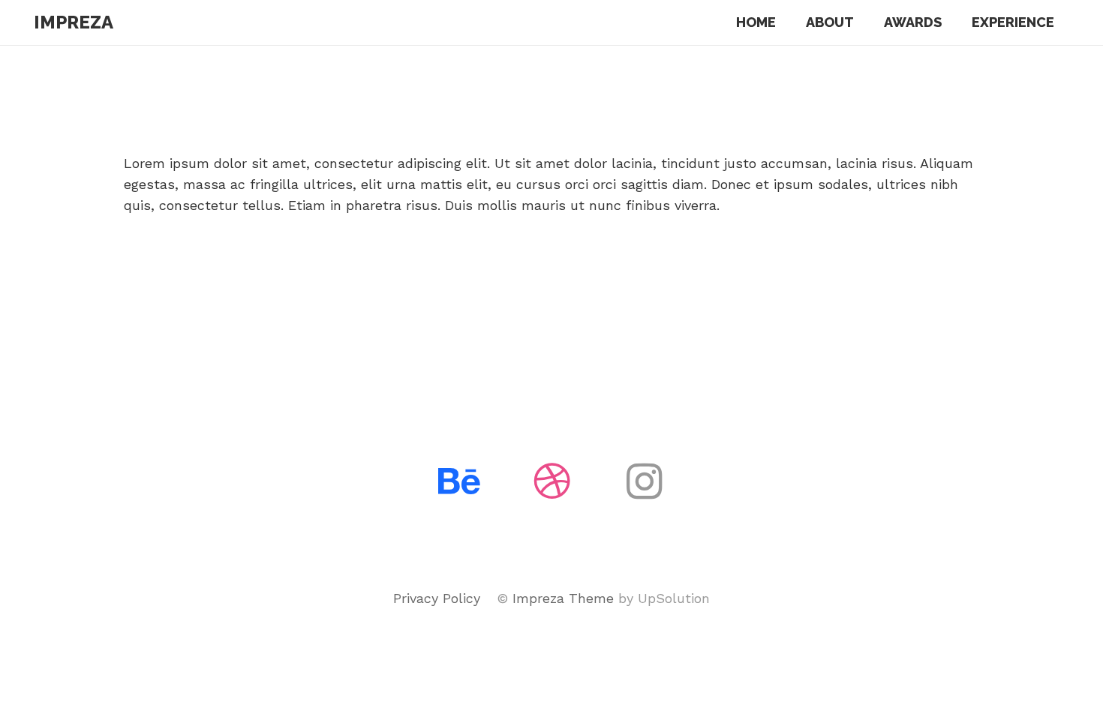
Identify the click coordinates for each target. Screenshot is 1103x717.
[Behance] (459, 481)
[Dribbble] (551, 481)
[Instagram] (644, 481)
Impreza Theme (563, 598)
